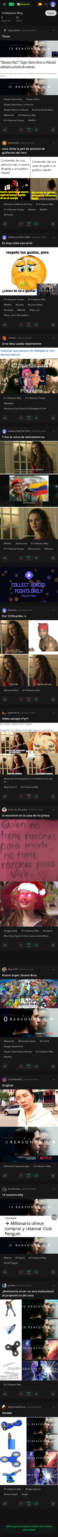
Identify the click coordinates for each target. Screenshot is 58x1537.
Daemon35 (13, 142)
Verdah (7, 1413)
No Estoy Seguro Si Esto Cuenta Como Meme (26, 935)
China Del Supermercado (17, 1166)
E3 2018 (45, 1041)
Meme (32, 209)
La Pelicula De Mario (43, 109)
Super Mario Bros (13, 99)
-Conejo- (12, 337)
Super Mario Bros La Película (19, 104)
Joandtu (11, 1285)
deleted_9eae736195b (19, 431)
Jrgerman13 (13, 712)
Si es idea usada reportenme (21, 344)
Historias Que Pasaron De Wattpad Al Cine (25, 408)
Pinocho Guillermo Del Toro (18, 204)
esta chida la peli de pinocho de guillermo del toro (23, 151)
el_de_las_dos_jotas (17, 809)
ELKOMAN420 (15, 1079)
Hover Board (11, 1494)
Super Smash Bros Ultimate (18, 1051)
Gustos (20, 304)
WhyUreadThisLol (16, 1407)
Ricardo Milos (11, 690)
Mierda (21, 310)
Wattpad (9, 403)
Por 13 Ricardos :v (14, 616)
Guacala (9, 310)
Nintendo (9, 115)
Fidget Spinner (34, 1489)
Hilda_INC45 (14, 30)
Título (6, 36)
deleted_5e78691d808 (19, 237)
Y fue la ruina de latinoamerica (23, 437)
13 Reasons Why (28, 115)
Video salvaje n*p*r (15, 719)
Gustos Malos (36, 304)
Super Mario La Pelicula (16, 109)
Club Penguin (11, 1263)
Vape (25, 1494)
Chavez (49, 548)
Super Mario (34, 99)
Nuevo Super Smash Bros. (19, 975)
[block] (53, 30)
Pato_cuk (35, 310)
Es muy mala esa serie (17, 243)
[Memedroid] (11, 4)
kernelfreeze (14, 1188)
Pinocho (9, 214)
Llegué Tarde (11, 930)
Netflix (32, 120)
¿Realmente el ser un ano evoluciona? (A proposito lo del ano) (28, 1293)
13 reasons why (12, 1195)
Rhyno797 (13, 969)
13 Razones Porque (14, 120)
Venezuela (22, 543)
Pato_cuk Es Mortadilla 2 (17, 315)
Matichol (12, 610)
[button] (46, 4)
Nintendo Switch (28, 1041)
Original (48, 930)
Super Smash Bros (14, 1046)
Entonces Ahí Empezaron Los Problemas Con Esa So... (28, 780)
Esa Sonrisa (34, 548)
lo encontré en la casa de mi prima (25, 815)
